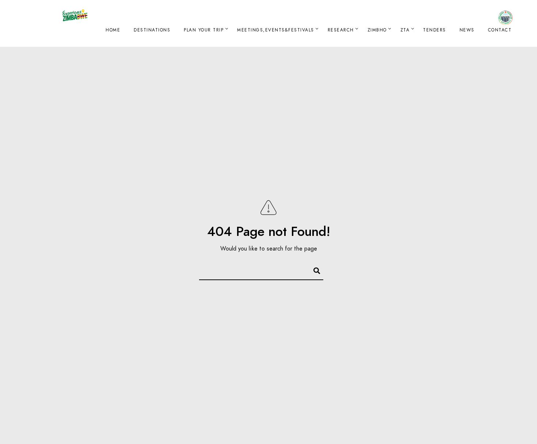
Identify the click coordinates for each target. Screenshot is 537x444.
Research (341, 30)
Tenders (434, 30)
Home (113, 30)
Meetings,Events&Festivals (275, 30)
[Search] (313, 269)
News (467, 30)
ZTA (405, 30)
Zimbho (377, 30)
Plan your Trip (204, 30)
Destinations (152, 30)
